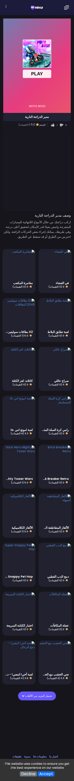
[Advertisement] (37, 172)
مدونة (27, 756)
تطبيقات (17, 756)
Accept (46, 773)
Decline (28, 773)
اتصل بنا (53, 756)
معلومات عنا (40, 756)
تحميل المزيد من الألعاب (38, 696)
